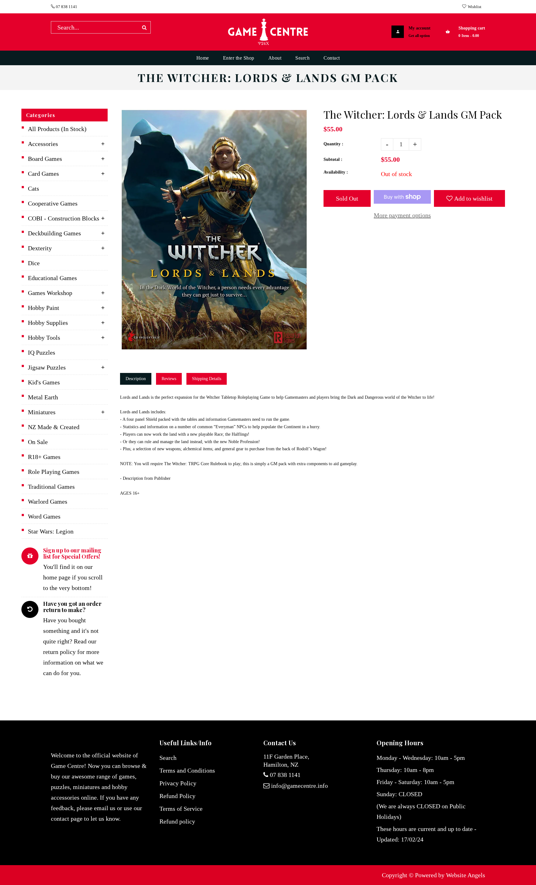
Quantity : (333, 144)
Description (136, 378)
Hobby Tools (44, 337)
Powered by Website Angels (450, 875)
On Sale (38, 441)
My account (420, 28)
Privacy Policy (177, 783)
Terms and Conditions (187, 770)
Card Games (43, 173)
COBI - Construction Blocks (63, 218)
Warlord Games (47, 501)
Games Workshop (50, 292)
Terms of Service (181, 808)
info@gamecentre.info (299, 785)
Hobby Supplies (48, 322)
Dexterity (40, 248)
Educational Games (52, 278)
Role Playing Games (53, 471)
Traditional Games (51, 486)
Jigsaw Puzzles (47, 367)
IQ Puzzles (41, 352)
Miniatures (42, 412)
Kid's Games (44, 382)
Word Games (44, 516)
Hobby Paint (43, 307)
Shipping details (206, 378)
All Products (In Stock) (57, 128)
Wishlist (474, 6)
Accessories (43, 143)
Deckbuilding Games (54, 233)
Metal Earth (43, 397)
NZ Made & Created (53, 427)
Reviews (169, 378)
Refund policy (177, 821)
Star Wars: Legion (51, 531)
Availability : (336, 172)
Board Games (45, 158)
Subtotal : (333, 159)
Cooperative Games (53, 203)
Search (167, 757)
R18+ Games (44, 456)
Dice (34, 263)
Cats (33, 188)
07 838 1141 (66, 6)
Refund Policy (177, 795)
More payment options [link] (402, 215)
